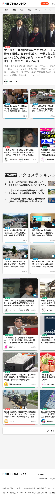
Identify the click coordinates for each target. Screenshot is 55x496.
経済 (22, 9)
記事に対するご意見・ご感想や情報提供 (20, 488)
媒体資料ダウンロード (45, 488)
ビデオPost (42, 478)
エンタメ (48, 9)
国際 (29, 9)
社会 (14, 9)
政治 (6, 9)
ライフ (38, 9)
